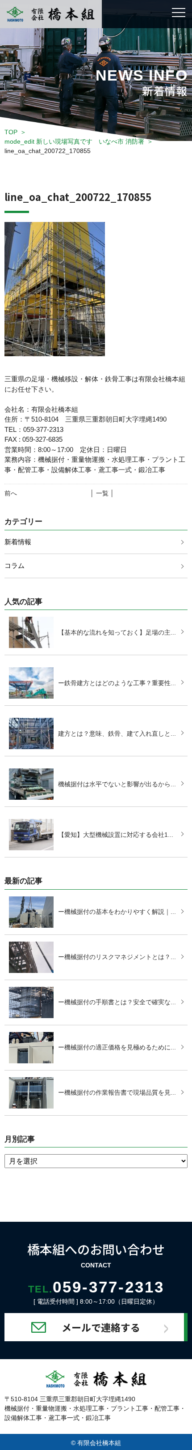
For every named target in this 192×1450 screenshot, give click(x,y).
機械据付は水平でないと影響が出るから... (117, 784)
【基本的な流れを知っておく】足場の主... (117, 632)
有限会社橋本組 (99, 1442)
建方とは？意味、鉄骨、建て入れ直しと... (117, 733)
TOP (10, 132)
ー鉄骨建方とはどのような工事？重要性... (117, 683)
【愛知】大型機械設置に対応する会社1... (115, 834)
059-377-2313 (96, 1287)
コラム (14, 565)
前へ (10, 493)
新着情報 (17, 542)
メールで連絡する (101, 1327)
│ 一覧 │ (102, 493)
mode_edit (74, 141)
